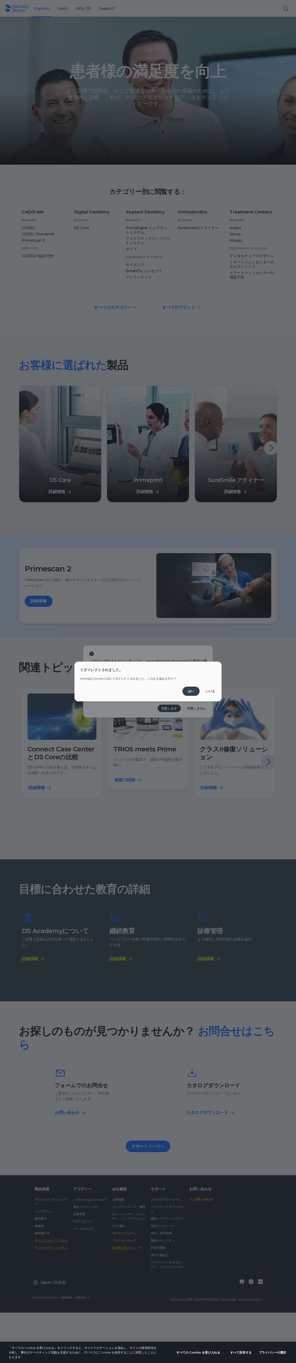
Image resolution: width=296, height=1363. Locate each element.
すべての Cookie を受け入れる (198, 1352)
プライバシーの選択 (272, 1352)
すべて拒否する (241, 1352)
